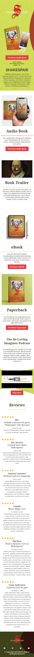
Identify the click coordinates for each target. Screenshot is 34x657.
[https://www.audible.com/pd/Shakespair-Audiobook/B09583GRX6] (17, 39)
